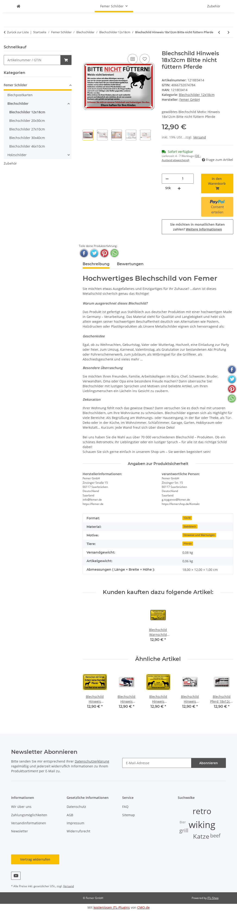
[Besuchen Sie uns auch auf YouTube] (16, 876)
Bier (183, 822)
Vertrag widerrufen (35, 859)
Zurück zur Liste (18, 32)
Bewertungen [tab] (130, 264)
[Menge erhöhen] (179, 188)
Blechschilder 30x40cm (27, 137)
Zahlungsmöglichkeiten (29, 815)
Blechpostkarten (20, 95)
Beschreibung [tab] (96, 264)
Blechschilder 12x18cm (197, 94)
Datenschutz (76, 806)
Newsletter (19, 831)
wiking (202, 824)
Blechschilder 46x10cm (27, 146)
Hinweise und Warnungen (199, 535)
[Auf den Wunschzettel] (145, 59)
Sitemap (128, 815)
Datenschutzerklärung (92, 761)
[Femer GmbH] (18, 6)
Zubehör (10, 163)
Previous (90, 693)
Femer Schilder (15, 85)
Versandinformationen (28, 823)
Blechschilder (17, 103)
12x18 (187, 518)
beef (215, 835)
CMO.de (143, 907)
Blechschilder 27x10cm (27, 129)
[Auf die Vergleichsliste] (133, 59)
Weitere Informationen (204, 229)
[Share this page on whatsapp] (114, 253)
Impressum (75, 823)
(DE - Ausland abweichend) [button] (181, 158)
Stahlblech (190, 526)
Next (226, 693)
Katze (201, 836)
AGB (70, 815)
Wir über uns (21, 806)
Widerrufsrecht (78, 831)
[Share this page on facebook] (84, 253)
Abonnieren (208, 763)
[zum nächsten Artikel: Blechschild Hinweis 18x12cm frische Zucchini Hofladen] (228, 32)
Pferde (188, 543)
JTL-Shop (212, 898)
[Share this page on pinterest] (104, 253)
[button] (38, 86)
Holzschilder (17, 155)
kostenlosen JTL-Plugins (112, 907)
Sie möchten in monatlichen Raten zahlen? (197, 226)
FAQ (125, 806)
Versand (199, 137)
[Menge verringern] (167, 178)
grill (183, 830)
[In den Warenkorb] (86, 47)
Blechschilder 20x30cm (27, 120)
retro (202, 811)
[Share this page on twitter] (94, 253)
